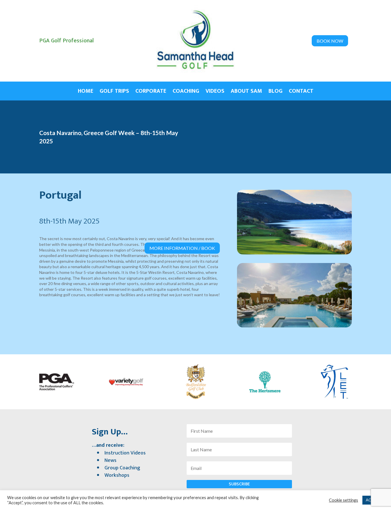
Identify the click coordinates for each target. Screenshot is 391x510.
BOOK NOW (330, 41)
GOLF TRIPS (114, 92)
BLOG (275, 92)
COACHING (186, 92)
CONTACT (301, 92)
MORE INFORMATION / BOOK (182, 248)
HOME (85, 92)
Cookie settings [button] (343, 500)
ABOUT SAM (246, 92)
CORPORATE (150, 92)
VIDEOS (215, 92)
